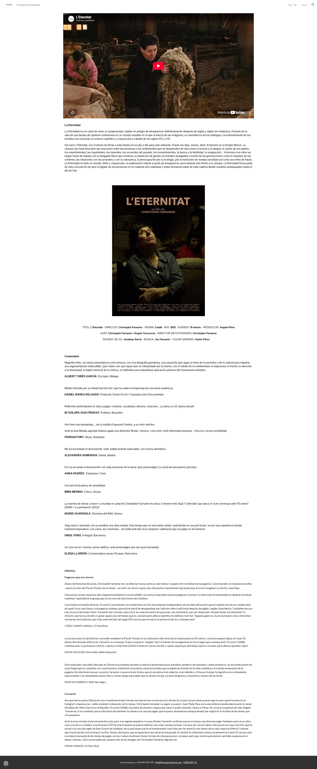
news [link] (304, 4)
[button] (313, 5)
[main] (158, 147)
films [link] (290, 4)
